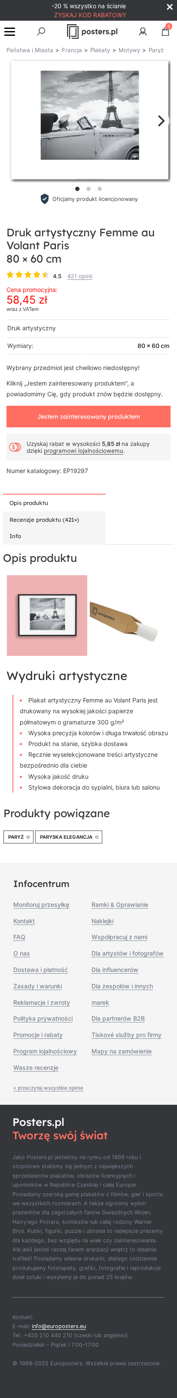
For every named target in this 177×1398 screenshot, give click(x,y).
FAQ (19, 936)
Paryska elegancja (66, 837)
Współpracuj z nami (119, 936)
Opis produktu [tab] (28, 502)
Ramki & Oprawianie (120, 904)
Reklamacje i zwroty (41, 1002)
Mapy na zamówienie (122, 1051)
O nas (21, 953)
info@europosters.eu (59, 1326)
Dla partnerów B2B (118, 1018)
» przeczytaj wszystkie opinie (48, 1088)
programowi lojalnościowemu (83, 450)
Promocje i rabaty (38, 1034)
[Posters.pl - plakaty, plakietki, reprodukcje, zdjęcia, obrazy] (92, 31)
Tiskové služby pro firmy (127, 1034)
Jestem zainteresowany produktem (88, 416)
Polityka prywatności (43, 1018)
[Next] (160, 120)
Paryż (16, 837)
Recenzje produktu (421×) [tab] (44, 519)
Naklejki (102, 921)
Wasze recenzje (35, 1067)
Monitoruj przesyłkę (41, 904)
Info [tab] (15, 536)
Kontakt (24, 921)
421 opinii (79, 276)
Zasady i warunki (37, 986)
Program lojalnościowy (45, 1051)
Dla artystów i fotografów (128, 953)
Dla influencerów (115, 969)
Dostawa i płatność (40, 969)
